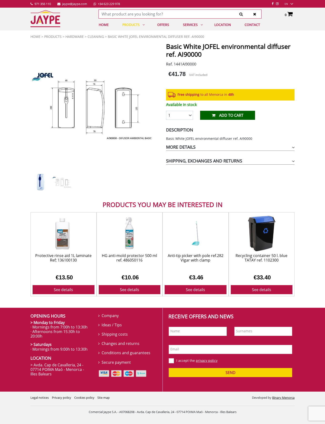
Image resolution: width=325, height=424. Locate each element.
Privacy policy (61, 397)
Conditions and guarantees (126, 352)
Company (110, 315)
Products (131, 24)
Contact (252, 24)
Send (231, 372)
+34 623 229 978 (108, 4)
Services (190, 24)
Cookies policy (84, 397)
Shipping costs (115, 334)
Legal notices (39, 397)
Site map (103, 397)
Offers (163, 24)
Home (104, 24)
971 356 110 (42, 4)
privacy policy (206, 360)
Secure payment (116, 362)
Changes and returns (120, 343)
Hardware (74, 36)
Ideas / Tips (112, 325)
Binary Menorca (283, 397)
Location (222, 24)
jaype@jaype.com (74, 4)
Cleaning (96, 36)
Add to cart (231, 115)
